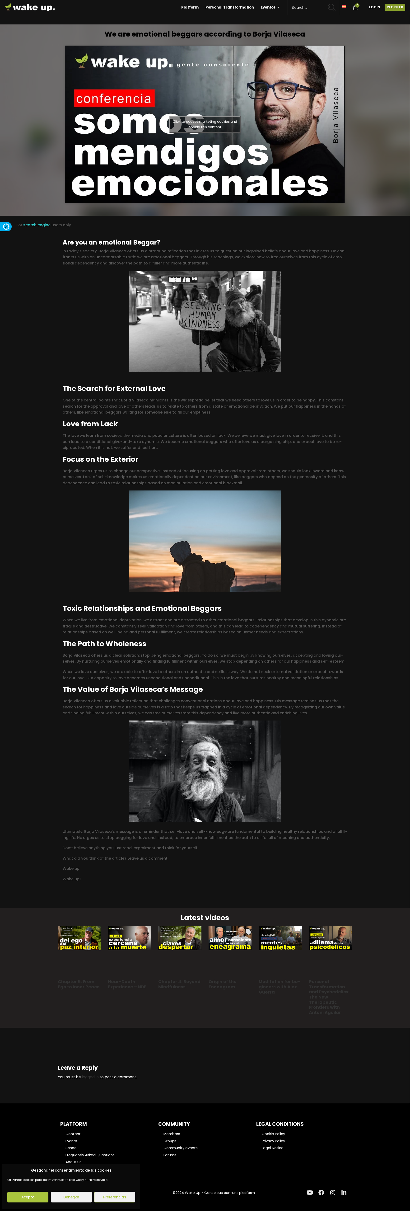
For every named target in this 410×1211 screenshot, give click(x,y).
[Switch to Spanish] (344, 6)
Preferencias (114, 1197)
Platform (190, 7)
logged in (90, 1077)
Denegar (71, 1197)
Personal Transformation (229, 7)
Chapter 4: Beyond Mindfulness (179, 984)
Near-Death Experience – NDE (127, 984)
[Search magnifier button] (333, 5)
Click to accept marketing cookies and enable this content (205, 124)
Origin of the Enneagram (223, 984)
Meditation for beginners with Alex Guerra (279, 987)
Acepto (27, 1197)
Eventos (268, 7)
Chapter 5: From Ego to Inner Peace (79, 984)
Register (395, 7)
